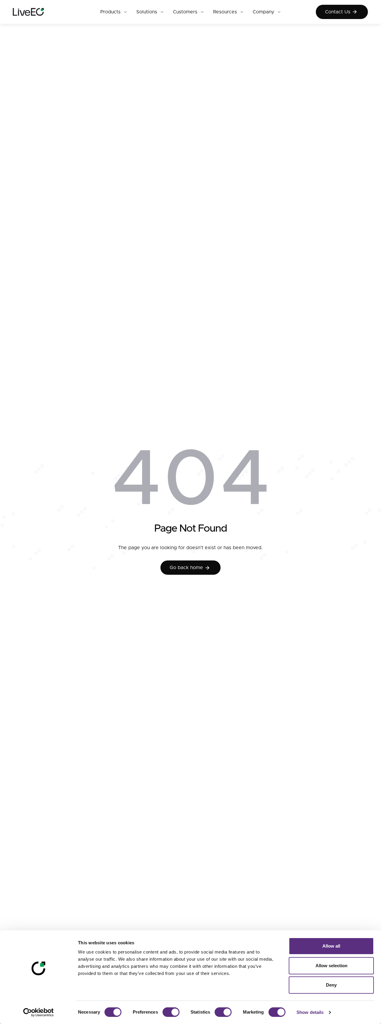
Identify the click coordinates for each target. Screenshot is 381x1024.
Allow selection (331, 965)
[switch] (171, 1012)
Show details (310, 1012)
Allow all (331, 945)
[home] (39, 12)
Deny (331, 984)
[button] (113, 12)
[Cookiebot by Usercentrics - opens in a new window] (39, 1012)
